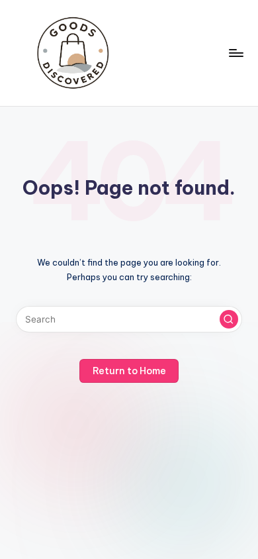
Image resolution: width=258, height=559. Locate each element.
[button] (229, 319)
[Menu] (235, 52)
